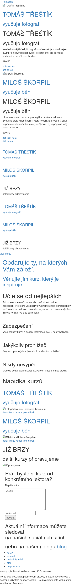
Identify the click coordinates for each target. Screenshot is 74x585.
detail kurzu (9, 412)
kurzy (10, 552)
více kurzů (5, 253)
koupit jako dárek (25, 412)
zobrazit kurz (10, 66)
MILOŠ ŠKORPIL (26, 82)
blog (62, 546)
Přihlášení (8, 1)
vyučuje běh (16, 91)
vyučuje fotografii (22, 23)
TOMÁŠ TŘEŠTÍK (27, 14)
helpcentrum (13, 566)
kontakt (11, 556)
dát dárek (8, 69)
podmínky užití (15, 559)
